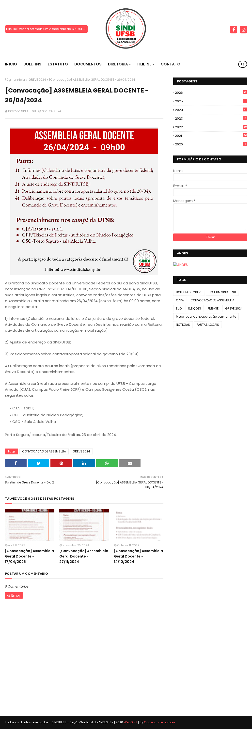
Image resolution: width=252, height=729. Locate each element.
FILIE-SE (213, 308)
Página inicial (15, 80)
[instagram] (243, 29)
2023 (210, 118)
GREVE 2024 (37, 80)
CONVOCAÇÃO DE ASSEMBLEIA (44, 451)
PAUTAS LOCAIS (208, 325)
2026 (210, 92)
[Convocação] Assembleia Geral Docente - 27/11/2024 (83, 556)
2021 (211, 135)
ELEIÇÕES (194, 308)
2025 (211, 101)
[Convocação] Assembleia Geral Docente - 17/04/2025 (29, 556)
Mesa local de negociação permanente (206, 316)
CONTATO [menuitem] (170, 64)
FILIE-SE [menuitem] (144, 64)
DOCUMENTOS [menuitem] (88, 64)
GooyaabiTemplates (159, 722)
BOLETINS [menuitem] (32, 64)
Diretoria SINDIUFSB (22, 111)
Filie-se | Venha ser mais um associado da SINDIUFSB (46, 29)
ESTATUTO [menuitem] (58, 64)
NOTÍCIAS (183, 325)
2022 (211, 127)
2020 (210, 144)
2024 (211, 110)
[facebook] (233, 29)
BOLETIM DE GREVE (189, 292)
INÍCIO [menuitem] (11, 64)
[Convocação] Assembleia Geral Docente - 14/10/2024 (138, 556)
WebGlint (130, 722)
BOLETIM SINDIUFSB (222, 292)
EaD (179, 308)
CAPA (180, 300)
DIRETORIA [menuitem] (118, 64)
